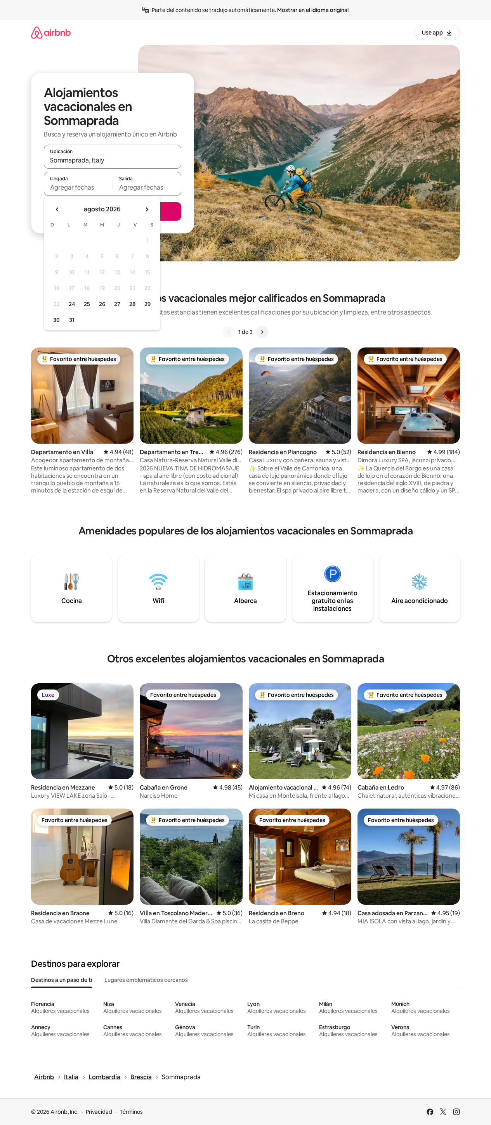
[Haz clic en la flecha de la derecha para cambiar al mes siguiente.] (146, 209)
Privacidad (99, 1111)
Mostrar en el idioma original (313, 10)
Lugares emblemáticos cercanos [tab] (146, 979)
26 (102, 304)
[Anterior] (229, 332)
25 (87, 304)
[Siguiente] (262, 332)
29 (147, 304)
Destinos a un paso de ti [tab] (61, 979)
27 (117, 304)
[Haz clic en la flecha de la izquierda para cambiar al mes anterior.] (57, 209)
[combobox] (112, 160)
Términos (131, 1111)
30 (56, 319)
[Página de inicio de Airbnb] (51, 32)
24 (72, 304)
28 (132, 304)
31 (72, 319)
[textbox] (78, 187)
